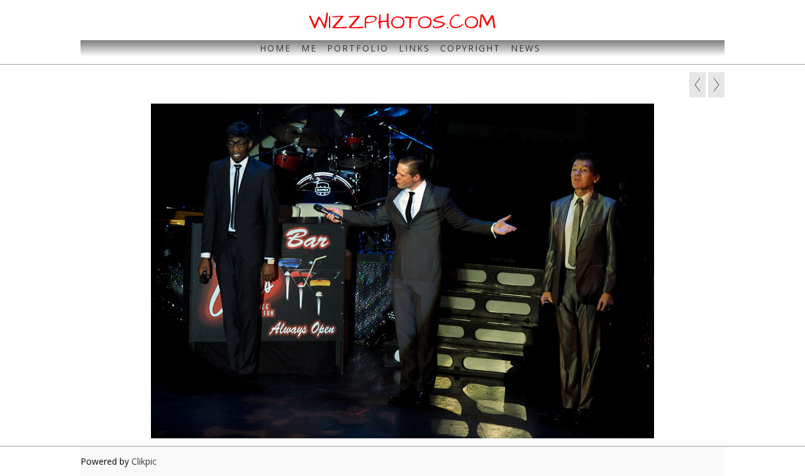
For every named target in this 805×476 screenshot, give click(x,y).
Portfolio (358, 48)
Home (275, 48)
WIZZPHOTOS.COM (402, 22)
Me (309, 48)
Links (414, 48)
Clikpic (144, 461)
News (526, 48)
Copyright (470, 48)
